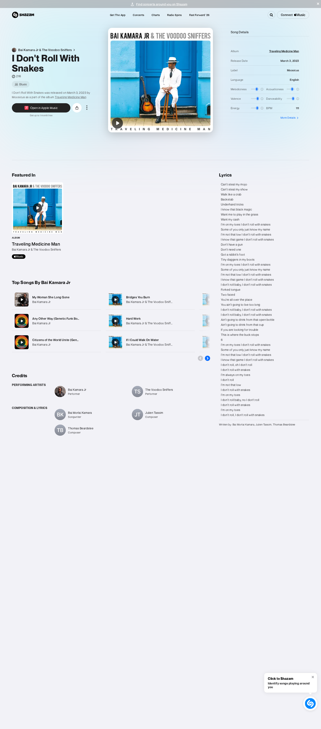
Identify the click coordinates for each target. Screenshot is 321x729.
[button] (318, 4)
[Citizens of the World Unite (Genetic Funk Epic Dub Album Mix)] (56, 342)
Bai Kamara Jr (41, 302)
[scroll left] (200, 358)
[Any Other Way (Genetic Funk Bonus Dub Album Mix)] (56, 321)
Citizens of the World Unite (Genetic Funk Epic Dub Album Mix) (75, 340)
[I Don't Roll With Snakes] (117, 123)
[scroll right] (207, 358)
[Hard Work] (150, 321)
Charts (156, 15)
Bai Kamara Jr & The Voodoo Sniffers (150, 302)
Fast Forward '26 (199, 15)
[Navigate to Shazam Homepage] (23, 15)
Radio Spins (174, 15)
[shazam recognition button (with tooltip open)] (310, 703)
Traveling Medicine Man (70, 97)
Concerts (138, 15)
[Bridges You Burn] (150, 299)
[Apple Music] (18, 256)
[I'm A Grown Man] (209, 321)
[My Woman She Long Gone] (56, 299)
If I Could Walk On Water (142, 340)
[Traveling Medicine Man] (37, 220)
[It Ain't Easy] (209, 299)
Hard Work (133, 318)
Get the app (118, 15)
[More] (96, 299)
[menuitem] (117, 15)
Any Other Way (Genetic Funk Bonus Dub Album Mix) (68, 318)
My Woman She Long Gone (50, 297)
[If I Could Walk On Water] (150, 342)
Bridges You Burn (138, 297)
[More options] (86, 108)
